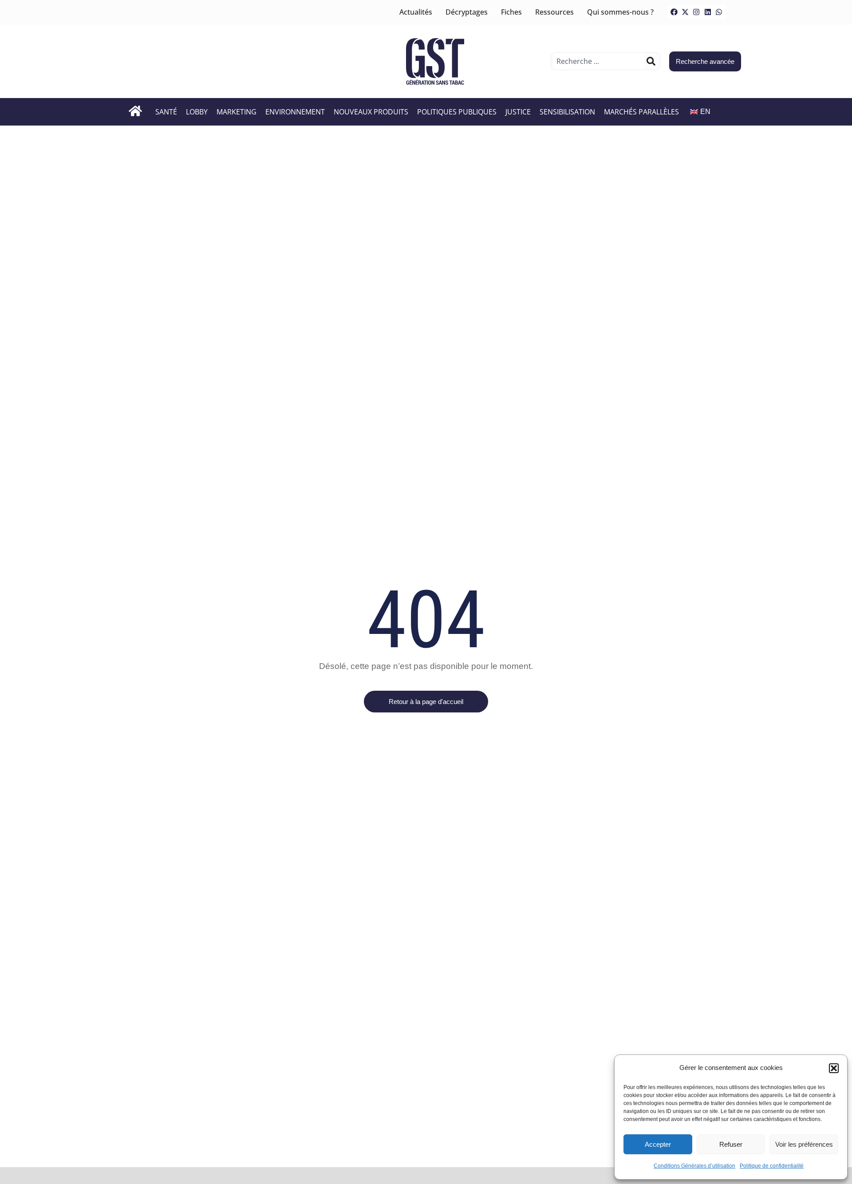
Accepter (658, 1144)
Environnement (295, 112)
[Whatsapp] (719, 12)
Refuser (730, 1144)
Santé (166, 112)
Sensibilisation (567, 112)
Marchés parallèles (641, 112)
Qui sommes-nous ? (620, 12)
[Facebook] (674, 12)
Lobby (197, 112)
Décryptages (467, 12)
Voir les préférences (804, 1144)
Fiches (511, 12)
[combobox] (598, 61)
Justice (518, 112)
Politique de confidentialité (772, 1166)
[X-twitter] (685, 12)
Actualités (415, 12)
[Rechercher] (651, 61)
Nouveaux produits (371, 112)
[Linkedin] (708, 12)
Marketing (236, 112)
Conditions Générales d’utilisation (694, 1166)
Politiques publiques (457, 112)
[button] (833, 1068)
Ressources (554, 12)
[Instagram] (696, 12)
